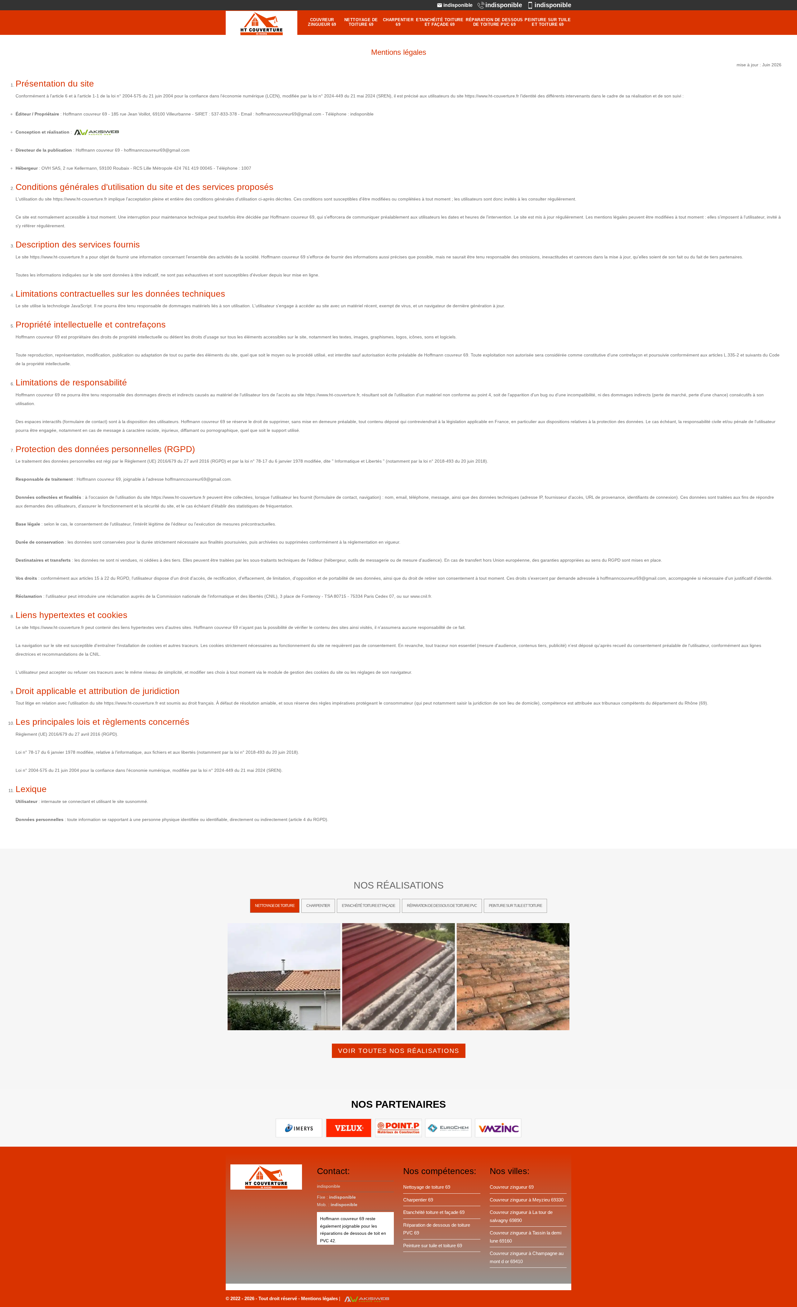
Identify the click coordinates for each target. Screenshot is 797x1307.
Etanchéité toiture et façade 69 (439, 22)
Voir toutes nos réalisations (398, 1050)
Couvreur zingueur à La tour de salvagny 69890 (521, 1216)
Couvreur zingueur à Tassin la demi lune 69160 (525, 1236)
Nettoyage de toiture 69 (361, 22)
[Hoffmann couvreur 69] (261, 23)
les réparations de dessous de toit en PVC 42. (353, 1233)
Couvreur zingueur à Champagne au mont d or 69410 (527, 1257)
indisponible (458, 5)
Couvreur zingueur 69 (322, 22)
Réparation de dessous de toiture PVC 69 (494, 22)
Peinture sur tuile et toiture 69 (548, 22)
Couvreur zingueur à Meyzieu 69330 (527, 1199)
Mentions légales (320, 1298)
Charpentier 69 (398, 22)
